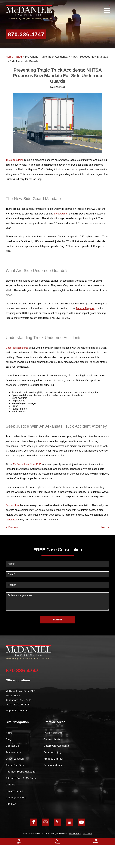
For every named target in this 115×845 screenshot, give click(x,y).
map (19, 843)
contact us (11, 519)
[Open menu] (107, 10)
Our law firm (12, 505)
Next (104, 527)
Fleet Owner (61, 213)
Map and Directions (17, 710)
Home (9, 56)
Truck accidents (15, 160)
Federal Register (85, 308)
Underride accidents (17, 347)
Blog (19, 56)
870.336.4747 (26, 34)
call (57, 843)
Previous (13, 527)
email (95, 842)
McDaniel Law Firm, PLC (27, 464)
